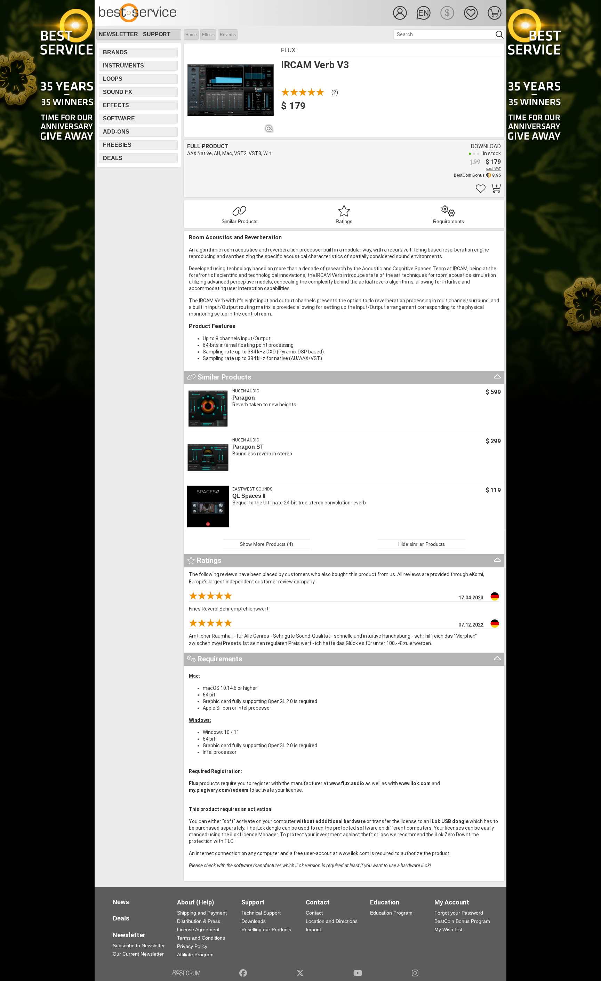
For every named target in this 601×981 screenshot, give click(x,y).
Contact (314, 913)
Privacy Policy (192, 946)
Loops (112, 79)
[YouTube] (357, 973)
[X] (300, 973)
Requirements (448, 221)
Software (119, 118)
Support (156, 34)
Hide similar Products (421, 544)
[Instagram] (415, 973)
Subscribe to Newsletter (139, 945)
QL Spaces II (248, 496)
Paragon (243, 398)
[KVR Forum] (186, 973)
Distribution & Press (198, 921)
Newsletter (118, 34)
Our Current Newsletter (138, 954)
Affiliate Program (195, 954)
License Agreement (198, 929)
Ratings (344, 221)
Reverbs (228, 34)
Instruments (123, 66)
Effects (208, 34)
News (121, 902)
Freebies (117, 145)
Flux (288, 50)
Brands (115, 52)
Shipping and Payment (202, 913)
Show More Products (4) (266, 544)
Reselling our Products (266, 929)
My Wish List (448, 929)
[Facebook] (243, 973)
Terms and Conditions (201, 938)
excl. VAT (493, 168)
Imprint (313, 929)
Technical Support (261, 913)
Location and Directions (332, 921)
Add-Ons (116, 132)
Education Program (391, 913)
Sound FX (117, 92)
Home (191, 34)
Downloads (253, 921)
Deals (112, 158)
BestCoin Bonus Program (462, 921)
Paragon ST (248, 447)
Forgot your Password (458, 913)
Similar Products (239, 221)
